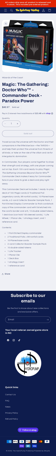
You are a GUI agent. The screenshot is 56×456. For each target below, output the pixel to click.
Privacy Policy (11, 413)
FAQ (7, 401)
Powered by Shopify (42, 451)
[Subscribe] (48, 319)
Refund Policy (11, 419)
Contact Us (10, 395)
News (7, 407)
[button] (5, 10)
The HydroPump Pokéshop (23, 451)
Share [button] (7, 274)
